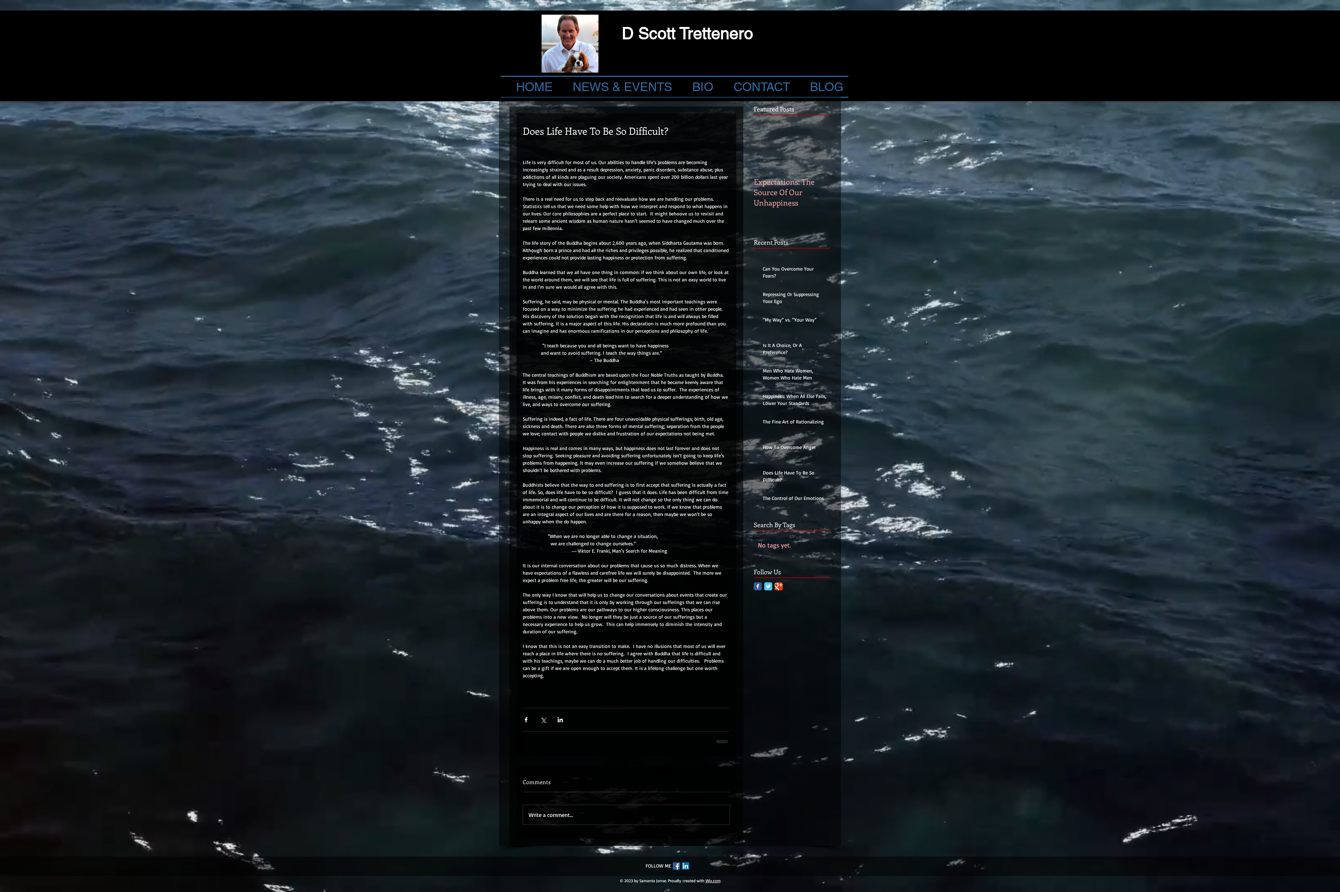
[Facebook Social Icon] (676, 865)
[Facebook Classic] (758, 586)
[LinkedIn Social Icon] (685, 865)
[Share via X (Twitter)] (543, 719)
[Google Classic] (779, 586)
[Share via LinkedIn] (560, 719)
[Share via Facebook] (526, 719)
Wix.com (713, 880)
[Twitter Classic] (768, 586)
